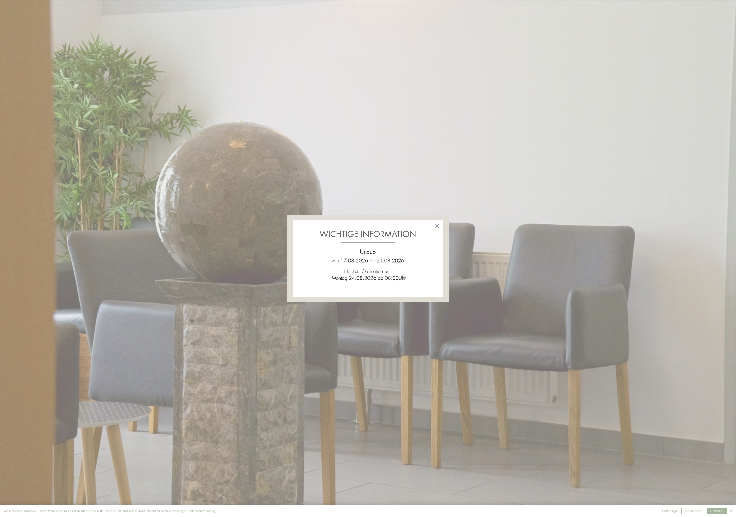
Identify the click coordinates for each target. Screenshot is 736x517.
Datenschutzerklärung (202, 511)
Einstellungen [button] (670, 511)
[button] (437, 226)
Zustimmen (717, 511)
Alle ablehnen (693, 511)
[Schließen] (731, 511)
